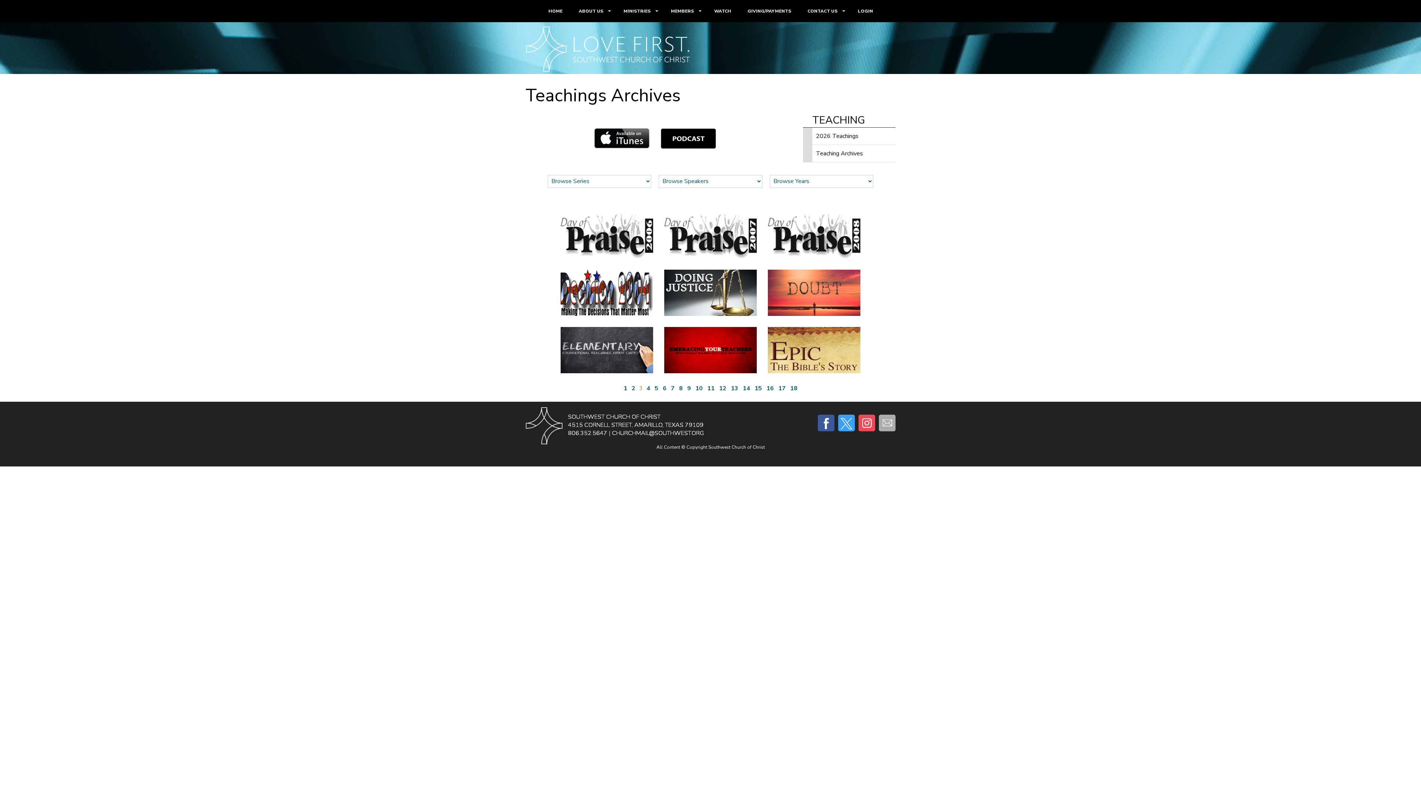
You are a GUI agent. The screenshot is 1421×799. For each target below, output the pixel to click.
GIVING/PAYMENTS (769, 11)
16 (770, 388)
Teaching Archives (839, 153)
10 (699, 388)
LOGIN (865, 11)
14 (746, 388)
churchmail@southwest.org (658, 433)
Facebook (826, 423)
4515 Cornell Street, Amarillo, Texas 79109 (635, 425)
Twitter (846, 423)
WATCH (722, 11)
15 (758, 388)
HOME (555, 11)
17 (782, 388)
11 (711, 388)
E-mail (887, 423)
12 (723, 388)
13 (734, 388)
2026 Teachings (837, 136)
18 (794, 388)
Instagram (867, 423)
